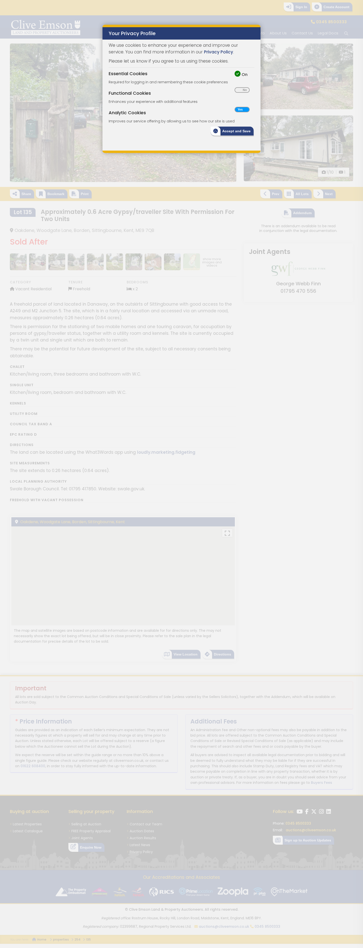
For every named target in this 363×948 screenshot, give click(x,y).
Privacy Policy (218, 52)
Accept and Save (236, 131)
